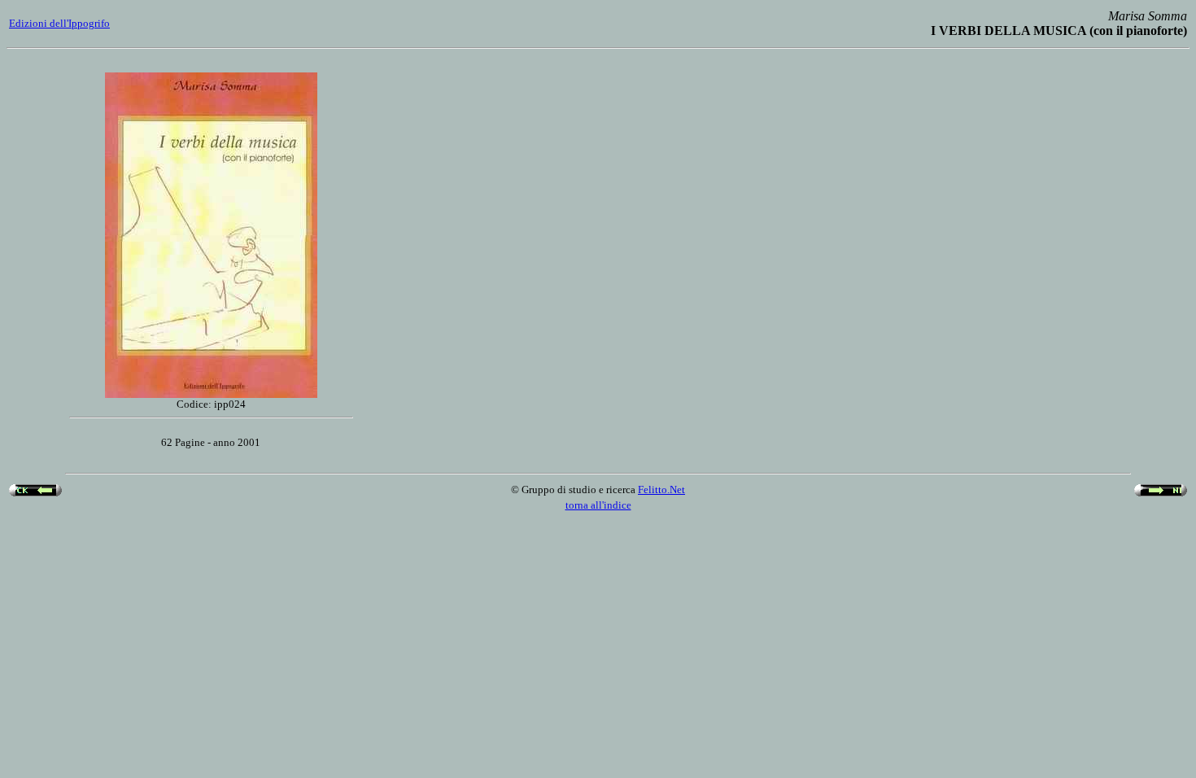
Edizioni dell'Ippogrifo (59, 23)
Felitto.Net (661, 489)
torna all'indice (598, 505)
